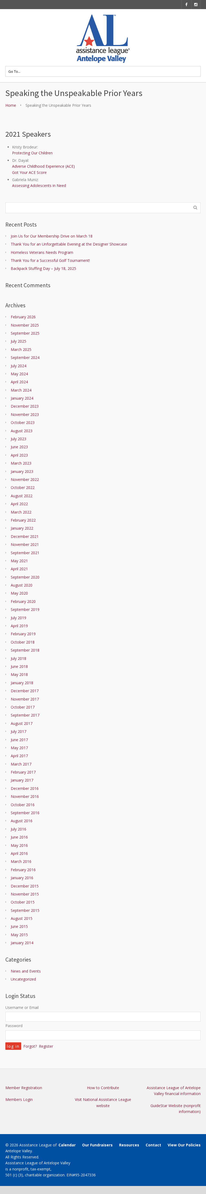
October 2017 (23, 707)
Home (10, 105)
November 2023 (25, 414)
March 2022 (21, 512)
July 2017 (18, 731)
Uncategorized (23, 979)
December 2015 (25, 886)
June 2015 (19, 926)
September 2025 (25, 333)
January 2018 (22, 682)
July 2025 (18, 341)
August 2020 (21, 585)
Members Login (19, 1099)
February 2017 (23, 772)
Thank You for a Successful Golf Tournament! (50, 260)
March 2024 (21, 390)
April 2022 (19, 503)
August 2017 (21, 723)
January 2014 (22, 942)
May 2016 (19, 845)
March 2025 (21, 349)
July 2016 (18, 829)
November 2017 (25, 699)
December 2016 (25, 788)
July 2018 (18, 658)
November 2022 (25, 479)
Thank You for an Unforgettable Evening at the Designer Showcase (69, 244)
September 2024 (25, 357)
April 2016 (19, 853)
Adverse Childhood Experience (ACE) (43, 166)
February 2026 (23, 316)
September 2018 (25, 650)
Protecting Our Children (32, 152)
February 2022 (23, 520)
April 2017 (19, 755)
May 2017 (19, 747)
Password (14, 1025)
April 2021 (19, 568)
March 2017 (21, 764)
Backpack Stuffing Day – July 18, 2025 (43, 268)
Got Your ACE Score (29, 172)
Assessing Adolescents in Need (39, 185)
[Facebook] (186, 4)
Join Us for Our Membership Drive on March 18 (52, 236)
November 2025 (25, 325)
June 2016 (19, 837)
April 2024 (19, 381)
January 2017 (22, 780)
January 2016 (22, 877)
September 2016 (25, 812)
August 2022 (21, 495)
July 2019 (18, 617)
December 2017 (25, 690)
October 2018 (23, 642)
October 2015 (23, 902)
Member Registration (23, 1087)
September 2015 (25, 910)
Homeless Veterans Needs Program (42, 252)
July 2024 (18, 365)
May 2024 (19, 373)
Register (46, 1046)
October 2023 (23, 422)
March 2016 (21, 861)
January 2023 (22, 471)
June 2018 (19, 666)
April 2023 (19, 455)
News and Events (26, 971)
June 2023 (19, 446)
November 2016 (25, 796)
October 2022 (23, 487)
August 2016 (21, 820)
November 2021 (25, 544)
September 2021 (25, 552)
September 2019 (25, 609)
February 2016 (23, 869)
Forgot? (30, 1046)
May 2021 (19, 560)
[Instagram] (196, 4)
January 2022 (22, 528)
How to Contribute (103, 1087)
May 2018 (19, 674)
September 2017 (25, 715)
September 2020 (25, 577)
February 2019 (23, 633)
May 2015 (19, 934)
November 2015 (25, 894)
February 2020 (23, 601)
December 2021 (25, 536)
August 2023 (21, 430)
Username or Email (22, 1007)
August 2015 (21, 918)
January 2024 (22, 398)
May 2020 (19, 593)
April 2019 (19, 625)
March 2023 (21, 463)
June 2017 (19, 739)
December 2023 (25, 406)
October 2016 (23, 804)
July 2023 (18, 438)
